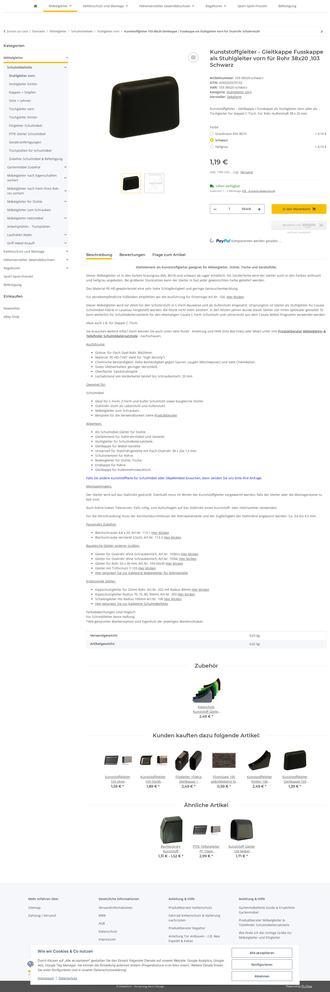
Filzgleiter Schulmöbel (25, 125)
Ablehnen (262, 976)
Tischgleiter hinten (23, 117)
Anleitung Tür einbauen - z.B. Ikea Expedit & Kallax (194, 938)
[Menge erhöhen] (259, 209)
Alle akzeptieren (262, 953)
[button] (36, 58)
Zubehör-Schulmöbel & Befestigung (36, 159)
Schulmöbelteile (19, 67)
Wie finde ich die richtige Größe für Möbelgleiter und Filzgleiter (265, 935)
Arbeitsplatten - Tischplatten (28, 226)
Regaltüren (12, 268)
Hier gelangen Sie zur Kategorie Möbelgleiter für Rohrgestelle (141, 573)
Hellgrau (270, 147)
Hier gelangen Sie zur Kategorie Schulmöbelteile (131, 604)
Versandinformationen (115, 907)
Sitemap (34, 907)
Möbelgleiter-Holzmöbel (25, 218)
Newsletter (12, 308)
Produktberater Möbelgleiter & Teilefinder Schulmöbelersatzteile (264, 922)
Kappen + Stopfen (22, 92)
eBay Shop (11, 316)
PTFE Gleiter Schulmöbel (27, 134)
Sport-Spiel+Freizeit (18, 276)
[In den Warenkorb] (89, 46)
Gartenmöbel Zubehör (24, 167)
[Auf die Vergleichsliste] (193, 57)
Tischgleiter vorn (21, 109)
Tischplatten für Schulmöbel (30, 150)
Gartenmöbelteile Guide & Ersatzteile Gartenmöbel (267, 909)
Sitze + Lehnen (20, 100)
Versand (246, 172)
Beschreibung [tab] (99, 255)
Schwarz (221, 140)
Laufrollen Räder (19, 235)
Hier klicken (235, 297)
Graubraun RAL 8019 (270, 134)
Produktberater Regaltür (187, 928)
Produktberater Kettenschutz (190, 907)
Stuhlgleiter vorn (239, 92)
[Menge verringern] (215, 209)
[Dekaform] (35, 6)
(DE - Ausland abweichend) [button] (258, 191)
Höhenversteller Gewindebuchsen (29, 260)
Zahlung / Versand (42, 915)
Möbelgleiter (13, 58)
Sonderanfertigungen (25, 142)
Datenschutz (68, 978)
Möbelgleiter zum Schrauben (29, 210)
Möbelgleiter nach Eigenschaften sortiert (32, 177)
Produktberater (165, 415)
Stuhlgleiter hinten (23, 84)
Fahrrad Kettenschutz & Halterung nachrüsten (194, 917)
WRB (102, 915)
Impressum (46, 978)
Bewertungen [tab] (132, 255)
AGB (102, 923)
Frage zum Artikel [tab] (169, 255)
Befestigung (13, 285)
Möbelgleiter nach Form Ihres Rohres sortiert (33, 190)
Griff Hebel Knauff (21, 243)
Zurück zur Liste (17, 31)
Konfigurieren (262, 964)
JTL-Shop (306, 986)
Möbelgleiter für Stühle (24, 201)
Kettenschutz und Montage (24, 251)
